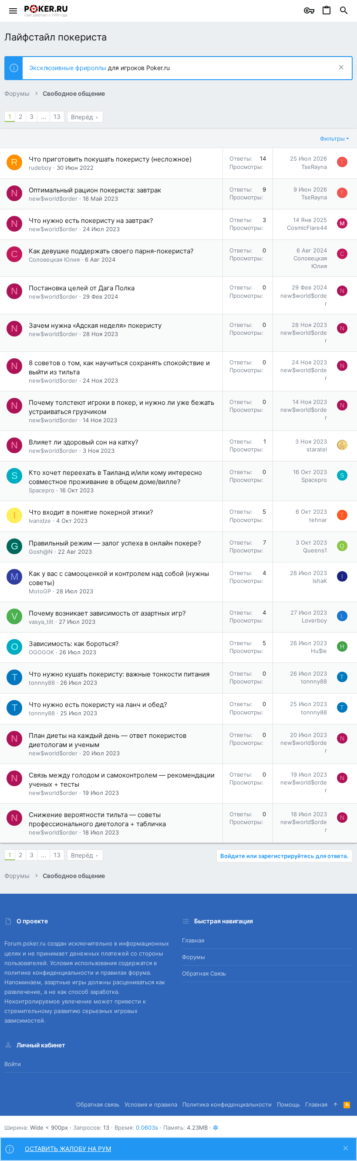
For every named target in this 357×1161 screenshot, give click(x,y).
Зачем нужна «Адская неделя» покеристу (95, 325)
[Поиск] (344, 11)
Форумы (193, 956)
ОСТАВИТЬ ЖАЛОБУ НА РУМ (68, 1148)
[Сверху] (335, 1104)
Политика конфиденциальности (227, 1104)
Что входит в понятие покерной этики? (91, 512)
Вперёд (82, 117)
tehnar (318, 519)
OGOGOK (41, 652)
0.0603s (147, 1127)
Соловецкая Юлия (54, 259)
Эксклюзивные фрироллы (68, 67)
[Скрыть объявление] (340, 68)
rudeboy (40, 167)
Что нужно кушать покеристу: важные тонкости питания (119, 674)
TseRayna (314, 166)
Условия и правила (151, 1104)
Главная (193, 940)
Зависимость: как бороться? (74, 643)
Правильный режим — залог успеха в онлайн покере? (115, 543)
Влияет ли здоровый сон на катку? (83, 442)
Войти (12, 1063)
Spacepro (41, 490)
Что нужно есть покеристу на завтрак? (91, 220)
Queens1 (315, 550)
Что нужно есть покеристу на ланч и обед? (98, 704)
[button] (13, 11)
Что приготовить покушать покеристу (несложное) (110, 159)
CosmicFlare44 (307, 227)
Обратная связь (204, 973)
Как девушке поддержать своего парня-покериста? (111, 251)
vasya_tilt (41, 621)
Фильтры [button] (332, 138)
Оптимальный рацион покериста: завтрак (95, 190)
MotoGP (40, 591)
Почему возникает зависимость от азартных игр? (107, 613)
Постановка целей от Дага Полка (82, 288)
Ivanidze (40, 520)
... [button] (43, 116)
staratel (316, 449)
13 (57, 116)
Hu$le (319, 650)
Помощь (288, 1104)
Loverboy (314, 620)
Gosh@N (41, 551)
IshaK (320, 580)
